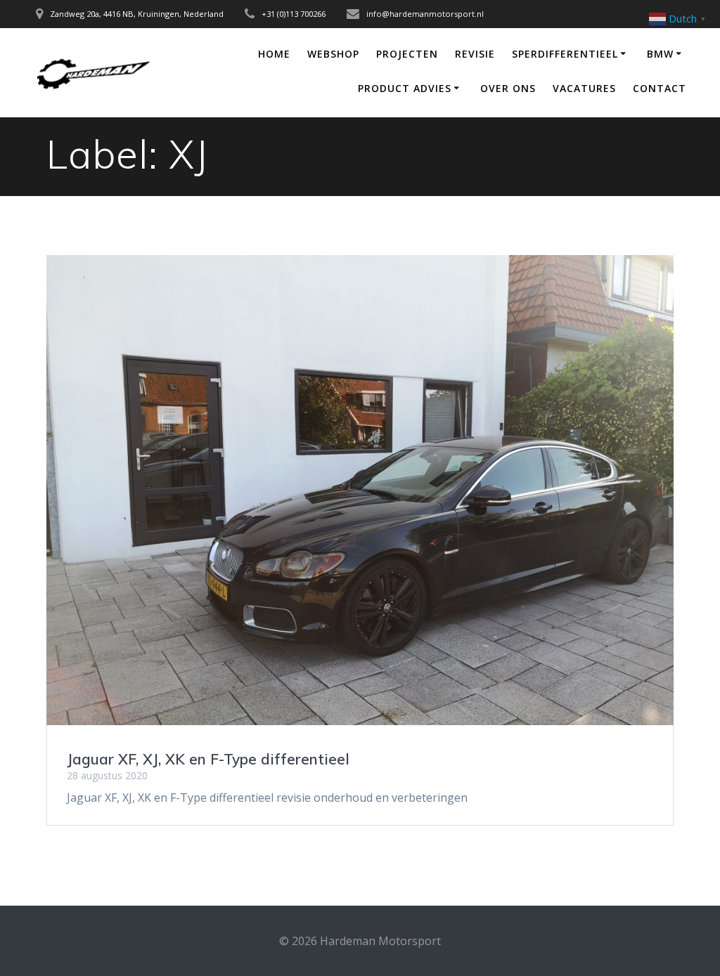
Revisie (475, 53)
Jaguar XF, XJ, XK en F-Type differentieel (208, 759)
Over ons (508, 88)
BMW (660, 53)
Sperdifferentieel (565, 53)
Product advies (404, 88)
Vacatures (584, 88)
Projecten (407, 53)
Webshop (333, 53)
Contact (659, 88)
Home (274, 53)
